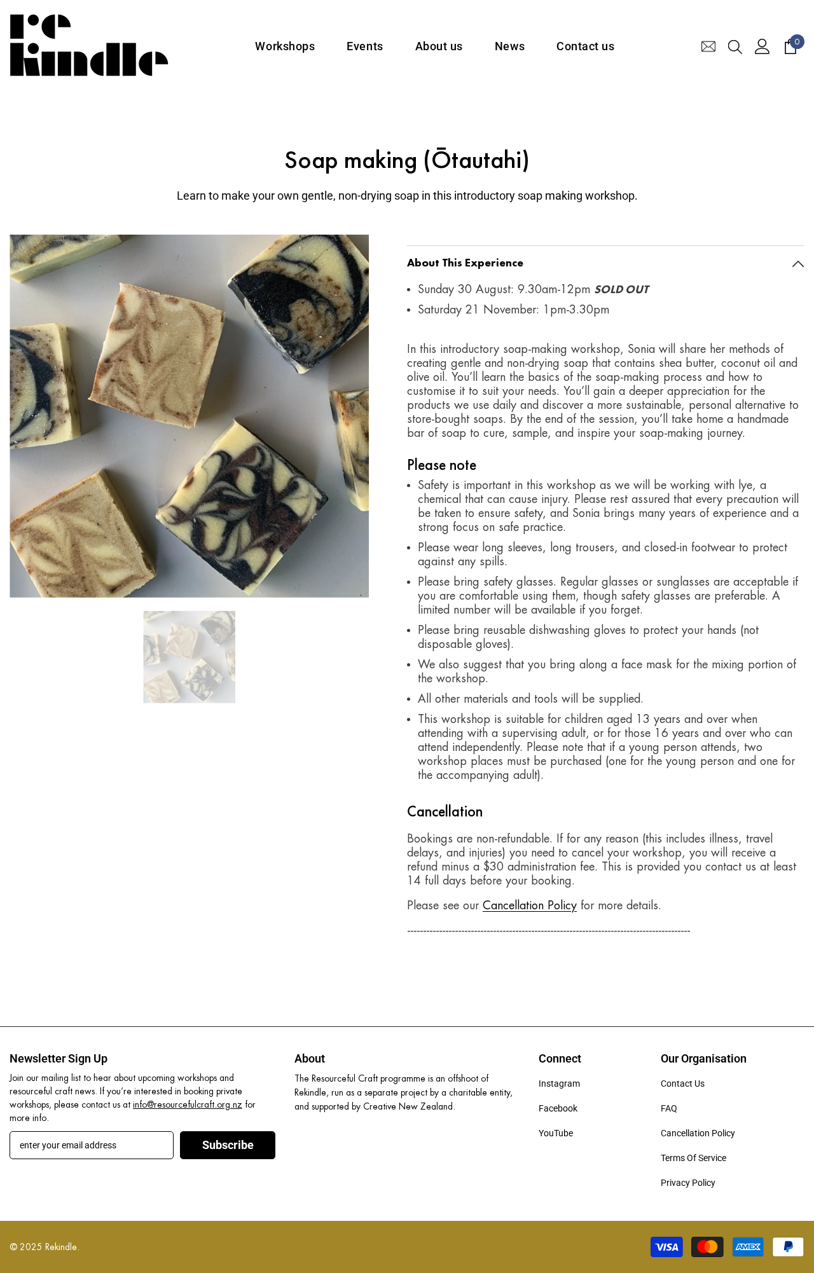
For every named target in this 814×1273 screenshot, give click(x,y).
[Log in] (762, 46)
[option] (189, 416)
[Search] (735, 46)
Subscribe (228, 1145)
